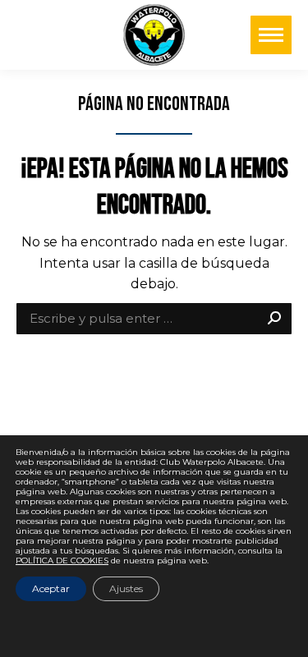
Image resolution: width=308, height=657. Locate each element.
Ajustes (126, 588)
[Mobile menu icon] (271, 35)
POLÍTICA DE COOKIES (62, 560)
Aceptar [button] (51, 588)
